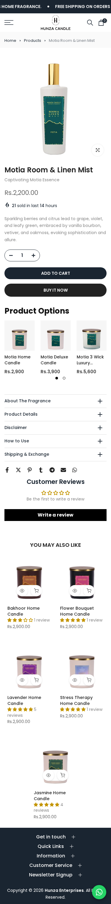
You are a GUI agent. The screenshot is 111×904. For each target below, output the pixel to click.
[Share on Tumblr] (41, 470)
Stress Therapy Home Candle (76, 700)
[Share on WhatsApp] (74, 470)
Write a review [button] (55, 514)
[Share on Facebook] (7, 470)
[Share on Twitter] (18, 470)
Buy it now (56, 290)
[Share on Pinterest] (29, 470)
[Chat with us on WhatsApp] (99, 892)
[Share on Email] (63, 470)
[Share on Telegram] (52, 470)
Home (10, 40)
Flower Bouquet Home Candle (77, 611)
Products (32, 40)
